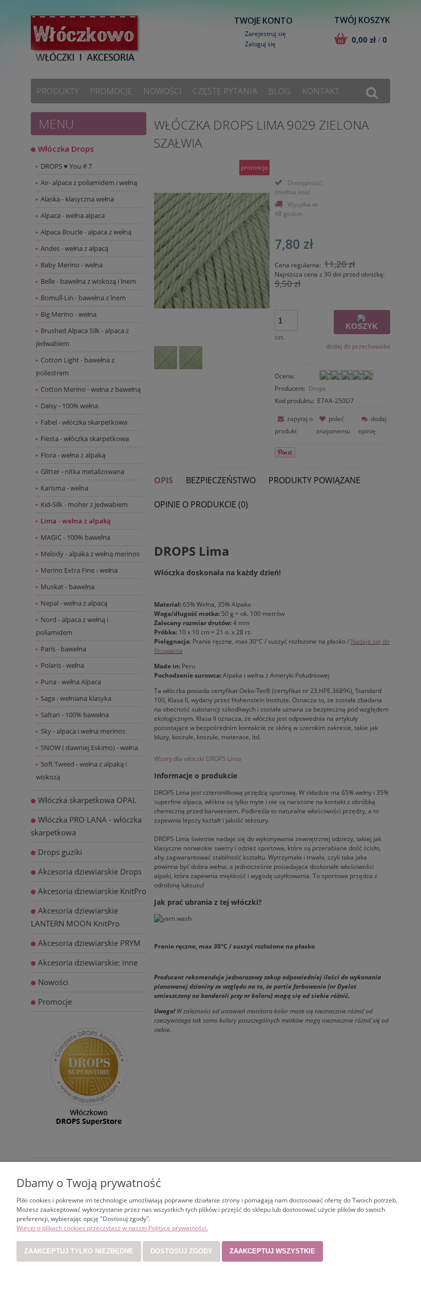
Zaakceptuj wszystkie (272, 1251)
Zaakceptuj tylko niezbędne (78, 1251)
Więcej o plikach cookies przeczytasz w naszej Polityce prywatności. (112, 1228)
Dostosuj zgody (181, 1251)
